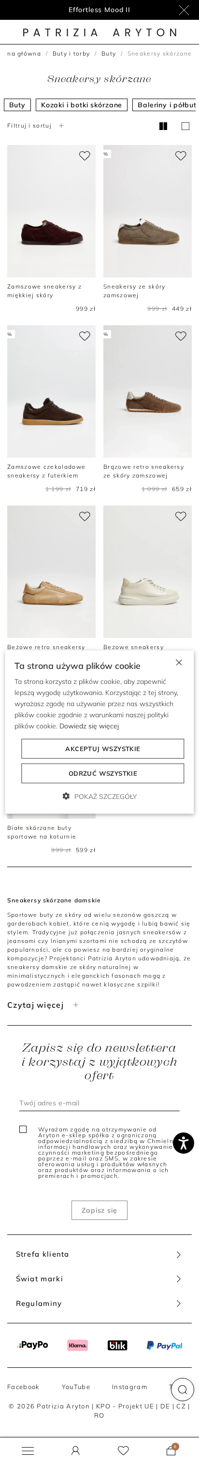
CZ (181, 1406)
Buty (108, 53)
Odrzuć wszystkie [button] (103, 773)
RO (99, 1415)
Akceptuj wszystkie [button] (102, 749)
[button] (182, 1389)
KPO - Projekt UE (125, 1406)
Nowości (99, 9)
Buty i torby (71, 53)
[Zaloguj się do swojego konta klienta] (76, 1451)
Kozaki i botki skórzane (81, 105)
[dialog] (99, 732)
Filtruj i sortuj (29, 125)
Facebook (23, 1387)
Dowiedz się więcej (89, 726)
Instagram (129, 1387)
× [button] (178, 661)
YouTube (76, 1387)
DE (165, 1406)
